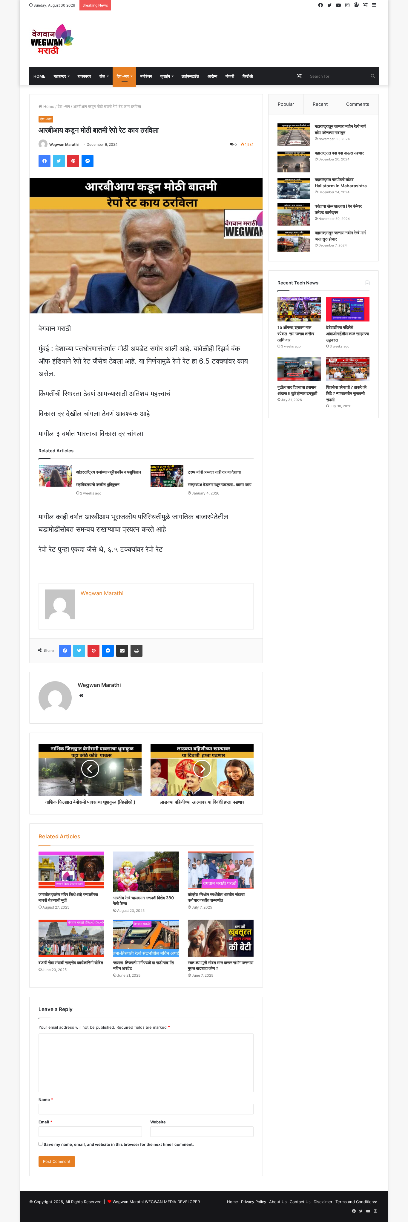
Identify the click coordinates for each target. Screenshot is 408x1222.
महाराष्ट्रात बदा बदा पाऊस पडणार (339, 152)
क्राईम (165, 76)
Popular (286, 104)
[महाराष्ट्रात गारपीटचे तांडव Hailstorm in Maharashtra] (293, 188)
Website (158, 1122)
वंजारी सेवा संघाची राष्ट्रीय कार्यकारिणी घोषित (71, 962)
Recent (320, 104)
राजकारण (84, 76)
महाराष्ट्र (60, 76)
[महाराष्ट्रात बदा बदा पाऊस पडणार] (293, 161)
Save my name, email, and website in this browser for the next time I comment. (119, 1144)
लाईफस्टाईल (190, 76)
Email (45, 1122)
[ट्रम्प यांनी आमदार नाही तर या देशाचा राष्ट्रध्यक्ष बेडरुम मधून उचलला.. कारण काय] (167, 476)
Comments (357, 104)
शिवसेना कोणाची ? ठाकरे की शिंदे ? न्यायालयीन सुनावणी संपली (346, 393)
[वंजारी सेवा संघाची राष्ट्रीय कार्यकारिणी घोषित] (71, 938)
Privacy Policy (253, 1201)
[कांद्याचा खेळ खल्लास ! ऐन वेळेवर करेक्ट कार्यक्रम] (293, 214)
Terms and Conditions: (356, 1201)
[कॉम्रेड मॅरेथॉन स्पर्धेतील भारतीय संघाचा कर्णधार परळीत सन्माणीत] (221, 870)
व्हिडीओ (248, 76)
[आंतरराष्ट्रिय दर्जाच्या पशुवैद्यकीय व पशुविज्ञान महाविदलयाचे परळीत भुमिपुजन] (55, 476)
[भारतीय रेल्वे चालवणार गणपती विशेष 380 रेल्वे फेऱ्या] (146, 872)
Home (39, 76)
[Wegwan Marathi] (51, 39)
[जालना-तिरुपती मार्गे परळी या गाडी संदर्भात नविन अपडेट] (146, 938)
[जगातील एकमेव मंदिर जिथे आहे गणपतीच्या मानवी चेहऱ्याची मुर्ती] (71, 870)
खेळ (102, 76)
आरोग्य (212, 76)
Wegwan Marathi (64, 144)
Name (46, 1099)
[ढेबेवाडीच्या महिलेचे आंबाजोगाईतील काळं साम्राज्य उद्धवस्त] (347, 309)
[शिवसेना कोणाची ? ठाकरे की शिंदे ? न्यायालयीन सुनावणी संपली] (347, 369)
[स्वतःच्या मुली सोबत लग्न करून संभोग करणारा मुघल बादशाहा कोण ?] (221, 938)
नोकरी (230, 76)
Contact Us (300, 1201)
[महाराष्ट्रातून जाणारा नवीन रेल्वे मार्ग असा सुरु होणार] (293, 241)
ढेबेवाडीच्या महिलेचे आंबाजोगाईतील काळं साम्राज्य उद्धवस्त (347, 333)
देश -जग (123, 76)
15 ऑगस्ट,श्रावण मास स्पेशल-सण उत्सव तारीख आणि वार (295, 333)
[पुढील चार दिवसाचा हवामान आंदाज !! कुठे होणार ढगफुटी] (299, 369)
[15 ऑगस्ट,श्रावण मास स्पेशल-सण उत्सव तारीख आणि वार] (299, 309)
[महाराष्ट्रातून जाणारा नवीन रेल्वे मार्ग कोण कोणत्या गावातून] (293, 134)
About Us (278, 1201)
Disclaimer (323, 1201)
